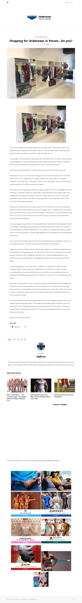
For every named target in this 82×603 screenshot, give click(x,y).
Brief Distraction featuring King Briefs (63, 396)
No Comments (46, 44)
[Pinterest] (21, 339)
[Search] (67, 2)
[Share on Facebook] (14, 339)
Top (74, 599)
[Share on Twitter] (18, 339)
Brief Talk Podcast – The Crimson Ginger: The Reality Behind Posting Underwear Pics (16, 397)
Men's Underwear (42, 37)
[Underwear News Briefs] (41, 17)
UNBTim (41, 356)
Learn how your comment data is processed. (45, 460)
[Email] (25, 339)
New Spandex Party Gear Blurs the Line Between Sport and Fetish (40, 397)
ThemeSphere (32, 599)
